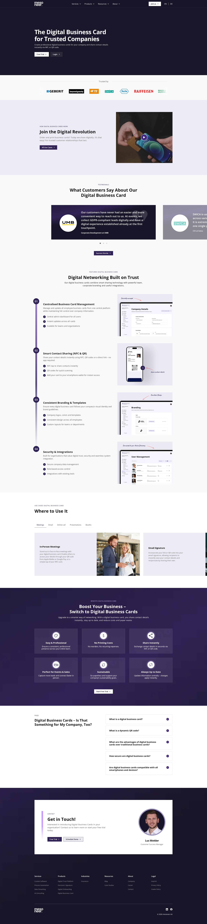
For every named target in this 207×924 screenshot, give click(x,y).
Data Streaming (40, 889)
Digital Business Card (65, 893)
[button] (76, 4)
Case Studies (109, 885)
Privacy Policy (156, 885)
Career (130, 885)
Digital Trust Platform (65, 881)
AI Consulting (39, 893)
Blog (106, 881)
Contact (130, 889)
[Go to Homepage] (38, 4)
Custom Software (40, 881)
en (165, 4)
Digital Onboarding (65, 889)
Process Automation (41, 885)
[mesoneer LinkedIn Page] (167, 909)
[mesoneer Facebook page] (171, 909)
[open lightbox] (144, 137)
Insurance (84, 881)
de (171, 4)
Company (131, 881)
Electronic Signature (65, 885)
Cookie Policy (156, 889)
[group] (40, 525)
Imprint (154, 881)
